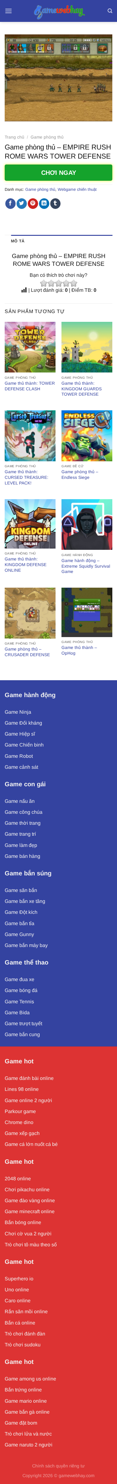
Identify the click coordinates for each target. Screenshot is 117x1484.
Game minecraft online (30, 1211)
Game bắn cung (22, 1034)
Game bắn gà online (27, 1412)
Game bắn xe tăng (25, 901)
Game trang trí (20, 834)
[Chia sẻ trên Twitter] (22, 203)
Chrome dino (19, 1122)
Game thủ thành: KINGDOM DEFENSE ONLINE (25, 564)
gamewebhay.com (77, 1475)
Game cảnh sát (21, 767)
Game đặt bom (21, 1423)
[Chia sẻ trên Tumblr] (55, 203)
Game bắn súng (28, 873)
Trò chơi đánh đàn (25, 1333)
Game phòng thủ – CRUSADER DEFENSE (27, 652)
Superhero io (19, 1278)
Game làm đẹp (21, 845)
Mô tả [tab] (17, 241)
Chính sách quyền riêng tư (58, 1465)
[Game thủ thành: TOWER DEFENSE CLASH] (30, 347)
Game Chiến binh (24, 744)
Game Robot (19, 756)
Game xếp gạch (22, 1133)
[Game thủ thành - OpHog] (86, 612)
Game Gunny (19, 934)
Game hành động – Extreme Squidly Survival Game (85, 566)
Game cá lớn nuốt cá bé (31, 1144)
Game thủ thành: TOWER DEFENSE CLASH (30, 386)
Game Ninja (18, 712)
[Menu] (8, 10)
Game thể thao (26, 962)
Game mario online (26, 1401)
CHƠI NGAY (58, 172)
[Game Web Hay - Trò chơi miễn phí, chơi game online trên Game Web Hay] (58, 11)
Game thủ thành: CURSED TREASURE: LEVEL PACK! (26, 477)
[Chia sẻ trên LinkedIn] (44, 203)
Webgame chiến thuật (77, 189)
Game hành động (30, 694)
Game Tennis (19, 1001)
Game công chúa (23, 812)
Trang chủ (14, 137)
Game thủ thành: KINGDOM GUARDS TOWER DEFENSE (81, 389)
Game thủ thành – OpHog (79, 650)
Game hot (19, 1061)
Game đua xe (19, 979)
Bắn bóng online (23, 1222)
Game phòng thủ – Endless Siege (79, 474)
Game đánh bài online (29, 1078)
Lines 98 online (22, 1089)
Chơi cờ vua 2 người (28, 1233)
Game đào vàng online (30, 1200)
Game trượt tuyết (23, 1023)
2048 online (18, 1178)
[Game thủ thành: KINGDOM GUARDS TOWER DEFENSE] (86, 347)
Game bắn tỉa (19, 923)
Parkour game (20, 1111)
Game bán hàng (22, 856)
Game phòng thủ (47, 137)
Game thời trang (23, 823)
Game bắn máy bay (26, 945)
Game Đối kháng (23, 723)
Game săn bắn (21, 890)
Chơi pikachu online (27, 1189)
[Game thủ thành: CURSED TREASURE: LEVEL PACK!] (30, 435)
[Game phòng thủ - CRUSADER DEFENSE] (30, 613)
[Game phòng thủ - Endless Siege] (86, 435)
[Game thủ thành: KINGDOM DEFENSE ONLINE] (30, 524)
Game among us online (30, 1378)
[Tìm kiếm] (110, 11)
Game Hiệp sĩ (20, 734)
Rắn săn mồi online (26, 1311)
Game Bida (17, 1012)
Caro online (18, 1300)
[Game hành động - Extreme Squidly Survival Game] (86, 524)
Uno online (17, 1289)
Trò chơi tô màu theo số (31, 1244)
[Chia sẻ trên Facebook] (10, 203)
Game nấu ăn (20, 801)
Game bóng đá (21, 990)
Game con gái (25, 784)
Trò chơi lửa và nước (28, 1433)
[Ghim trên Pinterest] (33, 203)
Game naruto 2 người (28, 1444)
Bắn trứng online (23, 1389)
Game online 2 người (28, 1100)
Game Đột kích (21, 912)
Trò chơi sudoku (23, 1344)
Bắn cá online (20, 1322)
